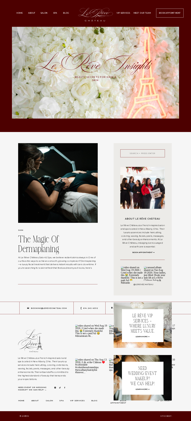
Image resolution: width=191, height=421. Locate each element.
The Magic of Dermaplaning (38, 244)
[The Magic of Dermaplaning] (58, 183)
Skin (20, 230)
